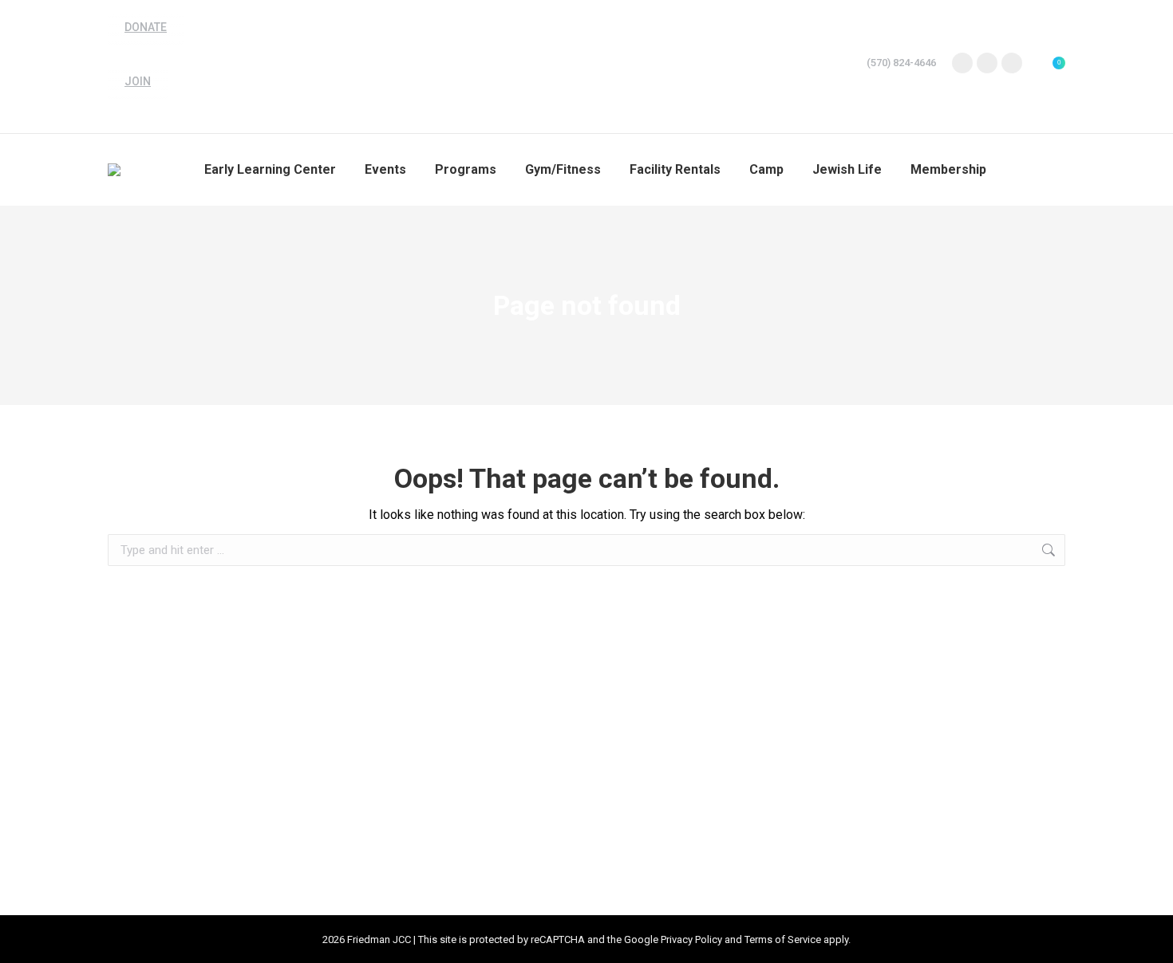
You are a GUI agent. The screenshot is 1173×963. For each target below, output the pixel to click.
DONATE (145, 27)
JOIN (137, 81)
